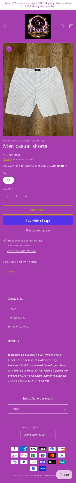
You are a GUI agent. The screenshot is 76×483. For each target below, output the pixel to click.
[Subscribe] (64, 409)
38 (8, 180)
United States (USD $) (35, 434)
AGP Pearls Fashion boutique (33, 475)
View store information (21, 251)
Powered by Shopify (53, 475)
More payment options (38, 230)
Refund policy (16, 318)
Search (12, 309)
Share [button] (11, 271)
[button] (5, 26)
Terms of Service (18, 326)
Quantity (8, 189)
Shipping (7, 159)
